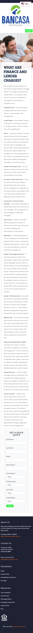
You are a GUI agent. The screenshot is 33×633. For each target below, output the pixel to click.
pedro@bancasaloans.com (9, 559)
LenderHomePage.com (19, 626)
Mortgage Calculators (8, 602)
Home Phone (11, 465)
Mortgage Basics (6, 599)
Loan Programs (5, 592)
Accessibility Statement (8, 577)
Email (8, 456)
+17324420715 (26, 1)
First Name (10, 439)
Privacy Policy (5, 574)
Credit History (11, 498)
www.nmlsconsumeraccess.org (10, 536)
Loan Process (5, 596)
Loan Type (10, 489)
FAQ (2, 609)
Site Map (3, 580)
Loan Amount (11, 473)
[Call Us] (27, 30)
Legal (2, 571)
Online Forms (5, 605)
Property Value (11, 481)
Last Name (10, 448)
